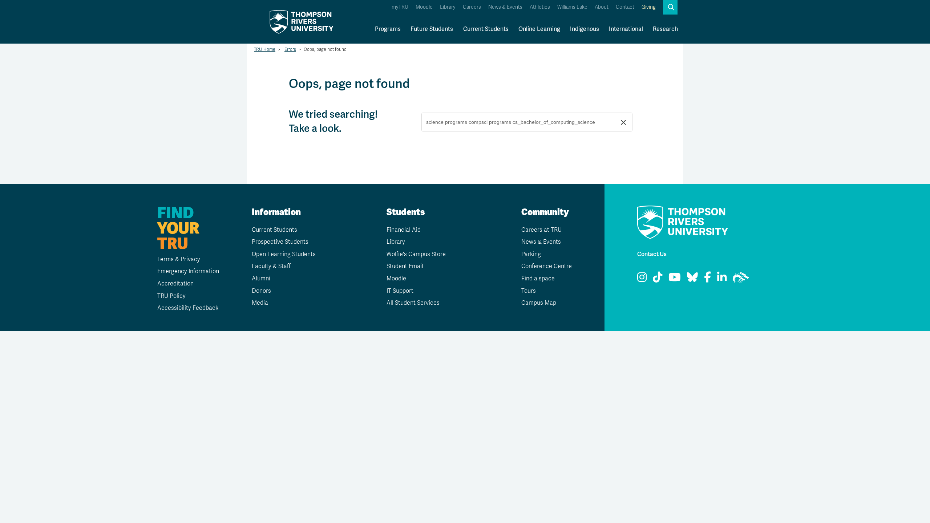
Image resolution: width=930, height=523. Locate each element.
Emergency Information (188, 271)
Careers (472, 7)
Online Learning (539, 29)
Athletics (540, 7)
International (626, 29)
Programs (388, 29)
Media (260, 303)
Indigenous (584, 29)
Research (665, 29)
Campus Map (538, 303)
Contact (625, 7)
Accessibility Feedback (187, 308)
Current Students (486, 29)
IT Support (400, 291)
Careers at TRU (541, 230)
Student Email (405, 266)
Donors (261, 291)
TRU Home (264, 49)
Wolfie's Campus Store (416, 254)
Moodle (424, 7)
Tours (528, 291)
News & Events (505, 7)
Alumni (261, 278)
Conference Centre (546, 266)
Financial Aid (404, 230)
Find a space (538, 278)
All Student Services (413, 303)
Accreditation (175, 283)
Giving (649, 7)
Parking (531, 254)
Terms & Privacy (178, 259)
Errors (290, 49)
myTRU (400, 7)
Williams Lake (572, 7)
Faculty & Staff (271, 266)
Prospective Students (280, 242)
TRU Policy (171, 296)
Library (448, 7)
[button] (670, 7)
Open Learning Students (284, 254)
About (601, 7)
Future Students (432, 29)
